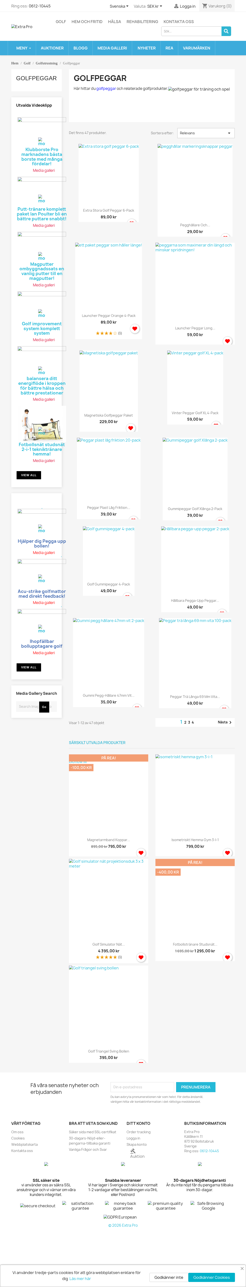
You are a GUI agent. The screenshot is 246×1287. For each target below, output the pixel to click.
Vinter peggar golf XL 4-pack (195, 413)
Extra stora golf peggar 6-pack (108, 210)
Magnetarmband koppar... (108, 839)
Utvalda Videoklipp (34, 105)
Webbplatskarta (24, 1144)
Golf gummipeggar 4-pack (108, 584)
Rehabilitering (142, 21)
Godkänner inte (168, 1277)
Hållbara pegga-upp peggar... (195, 600)
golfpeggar (106, 88)
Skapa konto (137, 1144)
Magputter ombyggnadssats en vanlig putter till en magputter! (41, 271)
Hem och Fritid (87, 21)
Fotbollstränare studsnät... (195, 944)
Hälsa (114, 21)
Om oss (17, 1132)
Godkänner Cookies (211, 1277)
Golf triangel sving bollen (108, 1051)
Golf (61, 21)
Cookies (18, 1138)
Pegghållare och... (195, 225)
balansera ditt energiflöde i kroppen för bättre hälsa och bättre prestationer (42, 385)
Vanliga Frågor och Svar (88, 1149)
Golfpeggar (36, 78)
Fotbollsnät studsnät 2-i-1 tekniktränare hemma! (42, 449)
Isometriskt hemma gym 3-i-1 (195, 839)
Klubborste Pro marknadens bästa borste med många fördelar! (41, 156)
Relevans (206, 133)
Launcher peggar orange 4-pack (108, 315)
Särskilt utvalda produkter (97, 743)
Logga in (133, 1138)
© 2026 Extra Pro (123, 1225)
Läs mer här (80, 1278)
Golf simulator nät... (108, 944)
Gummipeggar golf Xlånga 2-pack (195, 508)
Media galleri (44, 170)
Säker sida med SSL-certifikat (92, 1132)
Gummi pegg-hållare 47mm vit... (109, 695)
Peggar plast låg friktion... (108, 507)
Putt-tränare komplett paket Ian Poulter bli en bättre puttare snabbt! (42, 213)
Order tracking (139, 1132)
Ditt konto (138, 1123)
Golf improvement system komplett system (42, 328)
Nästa (225, 722)
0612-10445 (40, 6)
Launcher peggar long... (195, 328)
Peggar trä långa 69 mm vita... (195, 696)
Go (44, 707)
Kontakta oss (179, 21)
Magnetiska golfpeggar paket (108, 415)
